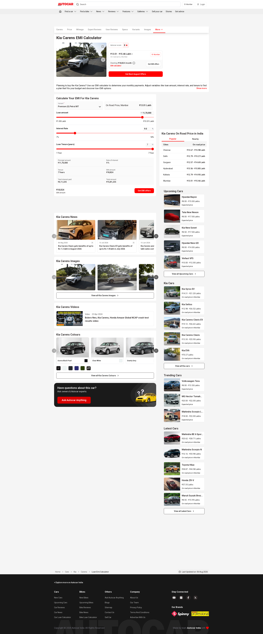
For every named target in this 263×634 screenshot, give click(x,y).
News (98, 11)
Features (126, 11)
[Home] (60, 11)
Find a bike (84, 11)
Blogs (107, 602)
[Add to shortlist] (102, 46)
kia (75, 572)
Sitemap (108, 607)
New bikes (83, 598)
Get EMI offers (144, 191)
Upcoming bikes (86, 602)
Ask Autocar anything (114, 598)
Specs (125, 29)
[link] (172, 200)
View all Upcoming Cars (182, 274)
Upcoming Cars (60, 602)
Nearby (195, 139)
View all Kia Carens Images (103, 295)
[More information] (133, 63)
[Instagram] (181, 597)
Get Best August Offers (135, 74)
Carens (59, 29)
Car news (58, 612)
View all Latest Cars (182, 511)
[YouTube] (174, 597)
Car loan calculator (62, 617)
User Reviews (112, 29)
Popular (172, 139)
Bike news (83, 612)
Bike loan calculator (88, 617)
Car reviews (59, 607)
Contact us (109, 612)
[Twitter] (195, 597)
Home (57, 572)
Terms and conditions (139, 612)
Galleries (141, 11)
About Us (134, 598)
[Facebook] (188, 597)
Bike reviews (85, 607)
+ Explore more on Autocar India (68, 582)
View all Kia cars (182, 366)
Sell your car (157, 11)
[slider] (142, 117)
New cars (58, 598)
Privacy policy (136, 607)
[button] (105, 318)
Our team (134, 602)
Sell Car (108, 617)
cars (67, 572)
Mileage (80, 29)
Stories (169, 11)
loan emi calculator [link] (100, 572)
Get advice (179, 11)
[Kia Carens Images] (81, 60)
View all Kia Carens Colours (103, 375)
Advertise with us (137, 617)
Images (147, 29)
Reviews (111, 11)
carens (84, 572)
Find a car (69, 11)
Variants (136, 29)
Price (69, 29)
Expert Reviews (94, 29)
